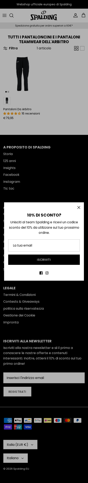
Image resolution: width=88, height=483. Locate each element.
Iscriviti (44, 260)
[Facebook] (41, 273)
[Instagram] (47, 273)
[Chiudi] (78, 207)
